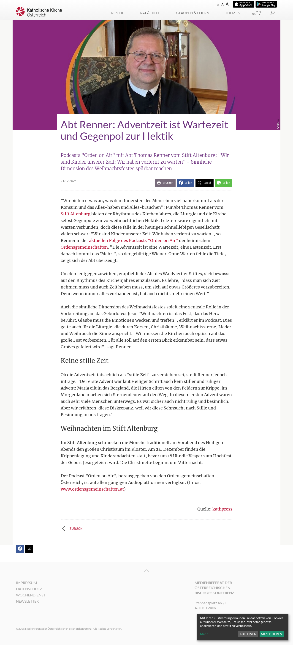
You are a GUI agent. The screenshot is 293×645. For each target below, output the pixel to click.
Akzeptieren (271, 634)
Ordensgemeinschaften (84, 247)
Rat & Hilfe (150, 13)
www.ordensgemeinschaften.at (92, 489)
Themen (232, 13)
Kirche (117, 13)
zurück (76, 528)
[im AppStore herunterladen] (243, 4)
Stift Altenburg (75, 214)
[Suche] (272, 13)
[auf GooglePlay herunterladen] (266, 4)
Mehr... (205, 634)
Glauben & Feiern (192, 13)
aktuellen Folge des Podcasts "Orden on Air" (133, 240)
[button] (165, 183)
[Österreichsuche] (256, 13)
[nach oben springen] (146, 571)
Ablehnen (248, 634)
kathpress (222, 509)
